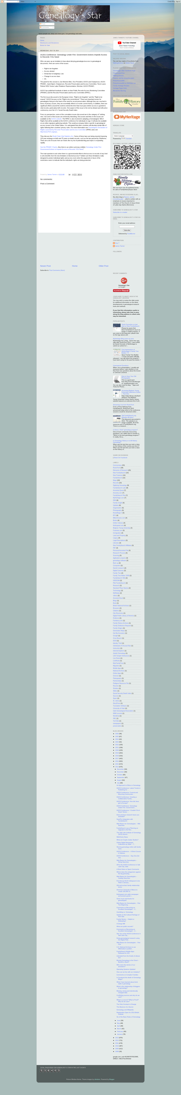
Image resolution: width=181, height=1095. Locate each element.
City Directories (118, 613)
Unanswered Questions (121, 365)
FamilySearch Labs (119, 488)
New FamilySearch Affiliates (122, 545)
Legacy (115, 538)
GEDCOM (116, 580)
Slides (115, 691)
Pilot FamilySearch (119, 583)
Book (114, 603)
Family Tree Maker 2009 (121, 575)
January (120, 1034)
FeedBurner (131, 233)
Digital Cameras (118, 570)
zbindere (97, 1079)
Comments (45, 27)
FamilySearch (117, 478)
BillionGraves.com (119, 518)
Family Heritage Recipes (121, 85)
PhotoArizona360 (118, 80)
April (118, 1026)
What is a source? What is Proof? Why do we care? (128, 1000)
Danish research (118, 568)
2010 (117, 1046)
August (119, 780)
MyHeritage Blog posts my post (123, 338)
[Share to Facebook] (79, 175)
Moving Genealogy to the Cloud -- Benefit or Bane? (128, 961)
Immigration (117, 533)
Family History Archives (120, 623)
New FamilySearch (119, 473)
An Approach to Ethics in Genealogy (128, 785)
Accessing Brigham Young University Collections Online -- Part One (131, 392)
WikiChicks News (122, 837)
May (118, 1023)
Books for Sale (45, 45)
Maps (115, 480)
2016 (117, 761)
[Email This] (73, 175)
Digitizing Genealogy (120, 485)
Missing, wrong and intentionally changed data (127, 991)
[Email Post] (69, 174)
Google (115, 635)
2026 (117, 733)
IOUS (115, 640)
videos (115, 595)
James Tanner (120, 246)
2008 (117, 1051)
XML (114, 718)
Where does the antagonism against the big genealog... (129, 872)
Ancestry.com (117, 493)
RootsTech (116, 467)
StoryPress (116, 703)
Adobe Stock (130, 63)
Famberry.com (118, 620)
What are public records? (125, 926)
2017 (117, 758)
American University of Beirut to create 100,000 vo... (127, 890)
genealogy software (119, 560)
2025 (117, 736)
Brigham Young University (121, 528)
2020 (117, 750)
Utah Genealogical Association (123, 711)
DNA (114, 500)
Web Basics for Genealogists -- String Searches (127, 861)
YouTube (116, 721)
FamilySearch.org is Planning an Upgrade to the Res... (127, 829)
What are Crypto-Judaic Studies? (127, 840)
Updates (116, 505)
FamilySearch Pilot (119, 495)
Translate (128, 138)
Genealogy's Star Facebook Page (124, 70)
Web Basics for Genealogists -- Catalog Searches (127, 877)
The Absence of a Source (125, 1007)
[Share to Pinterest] (81, 175)
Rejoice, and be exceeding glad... (124, 78)
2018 (117, 756)
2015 (117, 764)
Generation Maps (119, 630)
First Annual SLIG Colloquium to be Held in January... (128, 881)
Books (115, 520)
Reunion (116, 686)
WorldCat (116, 716)
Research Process (119, 553)
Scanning (116, 555)
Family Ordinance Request (122, 625)
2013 (117, 1037)
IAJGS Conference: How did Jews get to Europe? (128, 802)
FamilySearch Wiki (119, 578)
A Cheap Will (121, 924)
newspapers (117, 723)
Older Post (103, 266)
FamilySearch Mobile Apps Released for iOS (125, 952)
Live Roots (116, 658)
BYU (114, 515)
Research (116, 585)
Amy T (117, 243)
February (120, 1031)
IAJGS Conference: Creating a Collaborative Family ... (127, 797)
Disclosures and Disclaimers (49, 43)
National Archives (118, 671)
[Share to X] (77, 175)
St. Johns (116, 701)
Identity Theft (117, 643)
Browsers (116, 608)
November (120, 772)
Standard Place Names (120, 588)
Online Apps (117, 673)
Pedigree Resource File (121, 683)
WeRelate (116, 593)
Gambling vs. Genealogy (125, 912)
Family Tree (117, 573)
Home (42, 40)
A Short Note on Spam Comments (128, 869)
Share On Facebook (120, 457)
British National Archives (121, 605)
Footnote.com (117, 530)
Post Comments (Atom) (57, 270)
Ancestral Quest (118, 490)
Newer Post (45, 266)
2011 (117, 1043)
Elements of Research (120, 470)
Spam (115, 698)
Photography (117, 510)
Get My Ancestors (119, 633)
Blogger (111, 1079)
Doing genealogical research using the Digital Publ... (128, 939)
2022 (117, 744)
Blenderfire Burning (119, 91)
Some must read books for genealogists (125, 899)
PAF (114, 548)
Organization (117, 508)
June (119, 1020)
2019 (117, 753)
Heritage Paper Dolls (120, 88)
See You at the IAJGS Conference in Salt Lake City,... (129, 934)
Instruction (116, 648)
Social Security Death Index (122, 693)
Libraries (116, 543)
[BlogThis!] (75, 175)
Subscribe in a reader (120, 212)
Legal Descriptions (119, 540)
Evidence (116, 618)
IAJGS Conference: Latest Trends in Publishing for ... (128, 789)
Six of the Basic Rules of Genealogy (128, 1017)
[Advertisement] (74, 249)
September (121, 777)
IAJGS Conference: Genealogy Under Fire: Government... (127, 806)
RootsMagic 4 (117, 513)
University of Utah (119, 708)
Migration (116, 666)
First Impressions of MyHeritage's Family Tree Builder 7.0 (130, 351)
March (119, 1028)
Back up (115, 563)
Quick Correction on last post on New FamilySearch (130, 325)
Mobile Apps (117, 668)
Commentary (117, 465)
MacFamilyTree (118, 663)
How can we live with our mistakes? (128, 972)
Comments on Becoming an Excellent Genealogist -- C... (127, 908)
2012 (117, 1040)
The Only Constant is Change (126, 1004)
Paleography (117, 678)
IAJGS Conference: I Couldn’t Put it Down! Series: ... (128, 811)
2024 (117, 739)
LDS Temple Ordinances (121, 656)
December (120, 769)
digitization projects (119, 558)
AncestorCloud (118, 598)
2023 (117, 742)
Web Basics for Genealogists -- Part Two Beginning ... (128, 904)
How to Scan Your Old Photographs (129, 377)
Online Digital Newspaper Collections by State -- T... (126, 843)
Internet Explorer (118, 651)
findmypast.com (118, 525)
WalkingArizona (118, 63)
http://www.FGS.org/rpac (48, 132)
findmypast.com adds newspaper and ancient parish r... (127, 895)
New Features (117, 475)
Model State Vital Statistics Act (62, 136)
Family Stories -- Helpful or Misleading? (125, 920)
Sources (115, 696)
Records (116, 483)
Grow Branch (117, 638)
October (120, 775)
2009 (117, 1048)
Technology (117, 590)
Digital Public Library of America (123, 615)
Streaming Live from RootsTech (123, 405)
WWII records (117, 713)
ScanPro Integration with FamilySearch (125, 820)
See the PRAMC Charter (48, 147)
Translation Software (120, 706)
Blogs (115, 600)
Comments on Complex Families (127, 975)
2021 (117, 747)
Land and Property (119, 535)
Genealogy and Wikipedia (125, 1010)
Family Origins (118, 628)
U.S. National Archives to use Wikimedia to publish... (126, 948)
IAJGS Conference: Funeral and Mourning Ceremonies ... (127, 793)
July (118, 783)
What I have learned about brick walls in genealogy (127, 983)
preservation (117, 726)
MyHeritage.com (118, 498)
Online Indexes (118, 523)
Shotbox (115, 688)
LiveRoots (116, 660)
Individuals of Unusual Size (122, 646)
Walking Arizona (118, 75)
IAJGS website (56, 119)
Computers (116, 565)
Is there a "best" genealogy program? (125, 430)
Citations (116, 610)
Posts (43, 24)
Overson (116, 676)
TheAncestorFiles (119, 73)
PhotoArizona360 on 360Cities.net (124, 83)
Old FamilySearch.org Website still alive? (129, 416)
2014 (117, 767)
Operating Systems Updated (126, 969)
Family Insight (117, 503)
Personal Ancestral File (120, 550)
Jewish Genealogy (119, 653)
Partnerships (117, 681)
